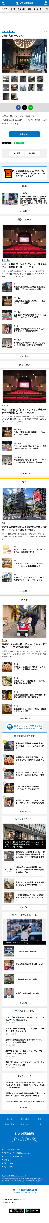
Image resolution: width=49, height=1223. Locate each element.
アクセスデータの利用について (14, 1156)
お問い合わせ (8, 1160)
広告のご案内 (8, 1163)
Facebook (14, 1139)
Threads (34, 1139)
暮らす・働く (38, 9)
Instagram (28, 1139)
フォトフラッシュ (8, 31)
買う (29, 9)
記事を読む (24, 134)
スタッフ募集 (8, 1167)
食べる (13, 9)
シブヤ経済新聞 (24, 3)
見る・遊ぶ (22, 9)
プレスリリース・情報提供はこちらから (17, 1153)
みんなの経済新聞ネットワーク (24, 1191)
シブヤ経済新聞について (12, 1149)
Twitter (21, 1139)
